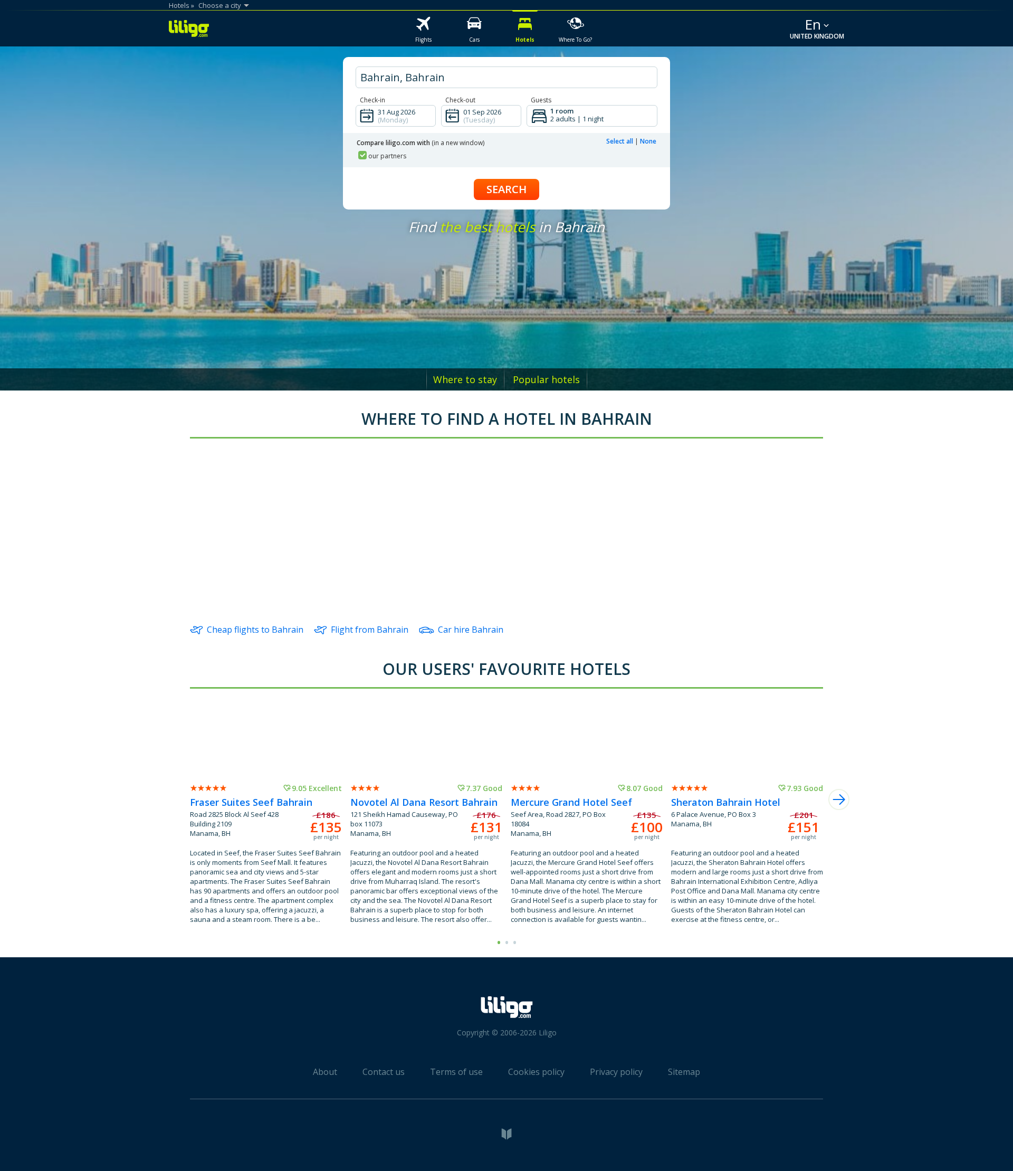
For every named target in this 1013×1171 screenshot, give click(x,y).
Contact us (383, 1072)
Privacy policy (616, 1072)
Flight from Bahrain (369, 629)
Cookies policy (536, 1072)
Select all (619, 141)
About (325, 1072)
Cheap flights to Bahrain (255, 629)
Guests (541, 100)
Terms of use (456, 1072)
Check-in (372, 100)
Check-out (460, 100)
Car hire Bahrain (470, 629)
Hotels (179, 5)
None (648, 141)
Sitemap (684, 1072)
